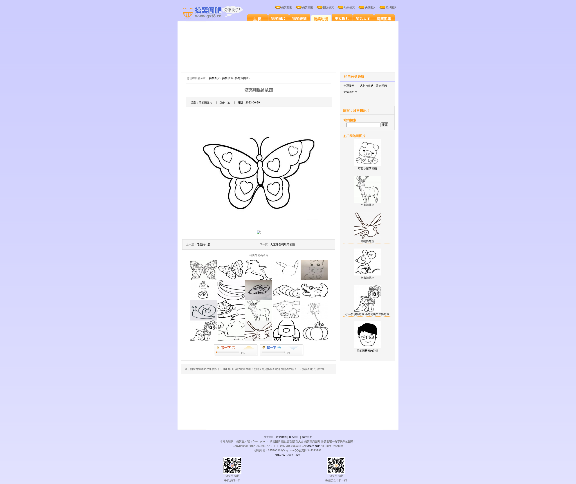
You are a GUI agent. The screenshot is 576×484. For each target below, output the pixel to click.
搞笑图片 (278, 18)
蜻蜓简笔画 (367, 241)
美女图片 (342, 18)
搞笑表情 (299, 18)
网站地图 (281, 437)
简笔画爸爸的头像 (367, 350)
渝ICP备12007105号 (288, 455)
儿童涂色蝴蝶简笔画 (282, 244)
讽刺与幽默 (366, 85)
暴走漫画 (381, 85)
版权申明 (307, 437)
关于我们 (269, 437)
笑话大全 (363, 18)
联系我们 (294, 437)
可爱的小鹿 (203, 244)
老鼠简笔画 (367, 277)
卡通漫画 (349, 85)
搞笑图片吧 (313, 446)
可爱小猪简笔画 (367, 168)
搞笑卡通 (320, 18)
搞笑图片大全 (217, 13)
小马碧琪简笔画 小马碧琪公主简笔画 (367, 314)
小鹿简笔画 (367, 204)
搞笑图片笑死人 (257, 18)
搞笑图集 (384, 18)
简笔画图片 (242, 78)
